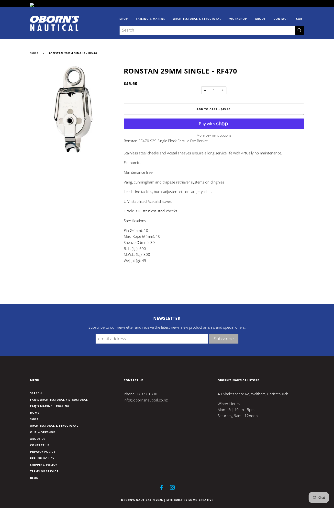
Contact (281, 19)
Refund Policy (42, 458)
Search (36, 393)
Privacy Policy (43, 452)
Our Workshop (42, 432)
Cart (300, 19)
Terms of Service (44, 471)
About (260, 19)
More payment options (214, 135)
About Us (37, 439)
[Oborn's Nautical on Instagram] (172, 488)
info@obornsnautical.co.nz (146, 400)
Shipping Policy (43, 464)
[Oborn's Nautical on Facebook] (161, 488)
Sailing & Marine (150, 19)
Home (34, 412)
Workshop (238, 19)
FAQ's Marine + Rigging (49, 406)
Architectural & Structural (197, 19)
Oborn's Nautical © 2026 (142, 500)
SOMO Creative (201, 500)
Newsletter (167, 318)
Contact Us (39, 445)
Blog (34, 478)
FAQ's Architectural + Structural (59, 399)
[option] (73, 109)
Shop (124, 19)
